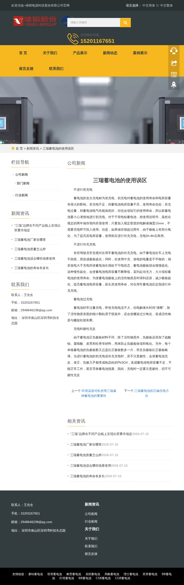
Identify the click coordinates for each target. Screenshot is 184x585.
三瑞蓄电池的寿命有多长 (87, 476)
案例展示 (140, 53)
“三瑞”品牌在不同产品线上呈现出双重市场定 (101, 434)
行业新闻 (21, 195)
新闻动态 (110, 53)
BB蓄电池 (85, 578)
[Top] (174, 86)
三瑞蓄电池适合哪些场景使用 (90, 465)
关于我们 (50, 53)
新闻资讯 (32, 148)
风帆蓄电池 (112, 574)
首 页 (23, 53)
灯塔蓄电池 (66, 578)
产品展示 (80, 53)
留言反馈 (26, 69)
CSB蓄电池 (103, 578)
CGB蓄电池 (122, 578)
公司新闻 (21, 174)
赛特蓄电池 (35, 574)
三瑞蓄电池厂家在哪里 (86, 444)
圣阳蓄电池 (92, 574)
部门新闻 (23, 183)
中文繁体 (166, 5)
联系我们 (56, 69)
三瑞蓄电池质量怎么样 (86, 455)
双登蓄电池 (54, 574)
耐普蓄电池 (73, 574)
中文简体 (148, 5)
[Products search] (125, 22)
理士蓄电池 (131, 574)
